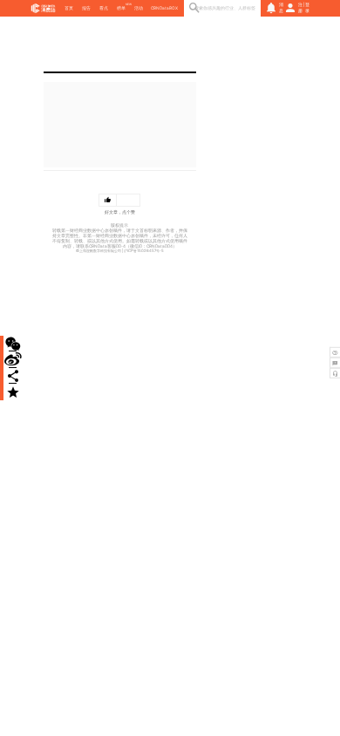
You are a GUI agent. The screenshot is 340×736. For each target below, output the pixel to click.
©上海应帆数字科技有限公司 (98, 251)
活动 (138, 7)
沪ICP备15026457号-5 (144, 251)
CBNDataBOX (164, 7)
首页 (69, 7)
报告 (86, 7)
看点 (103, 7)
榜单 (121, 7)
